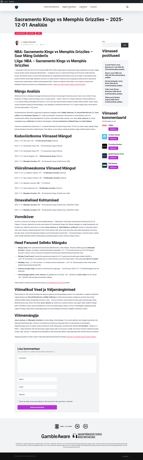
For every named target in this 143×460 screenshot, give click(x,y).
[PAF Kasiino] (104, 167)
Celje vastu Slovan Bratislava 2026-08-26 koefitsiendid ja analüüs (113, 91)
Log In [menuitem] (6, 1)
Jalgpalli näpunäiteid (69, 7)
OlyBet (110, 125)
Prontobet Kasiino (115, 144)
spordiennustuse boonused (55, 283)
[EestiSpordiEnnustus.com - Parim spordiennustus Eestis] (16, 6)
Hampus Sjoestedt (29, 42)
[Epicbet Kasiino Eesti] (104, 158)
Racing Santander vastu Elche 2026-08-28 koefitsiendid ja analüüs (113, 83)
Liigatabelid (83, 7)
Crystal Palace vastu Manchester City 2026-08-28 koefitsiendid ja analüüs (115, 67)
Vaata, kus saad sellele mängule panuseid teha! (69, 84)
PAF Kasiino (112, 163)
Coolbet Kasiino (114, 135)
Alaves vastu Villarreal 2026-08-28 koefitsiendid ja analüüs (115, 75)
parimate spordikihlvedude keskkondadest (81, 337)
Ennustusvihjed (21, 33)
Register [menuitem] (11, 1)
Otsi (103, 42)
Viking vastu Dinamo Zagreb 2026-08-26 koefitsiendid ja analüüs (113, 99)
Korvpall (31, 33)
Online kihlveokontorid (51, 7)
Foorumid (93, 7)
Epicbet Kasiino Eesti (116, 154)
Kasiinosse (113, 129)
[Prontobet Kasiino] (104, 148)
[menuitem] (1, 1)
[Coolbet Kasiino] (104, 138)
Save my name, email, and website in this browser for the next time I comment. (46, 401)
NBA (39, 33)
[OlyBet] (104, 126)
